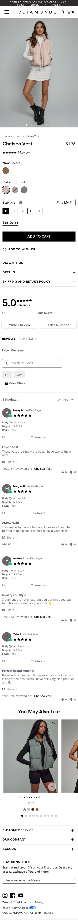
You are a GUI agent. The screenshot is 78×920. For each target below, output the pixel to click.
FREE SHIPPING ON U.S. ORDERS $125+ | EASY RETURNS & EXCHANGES (39, 3)
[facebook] (12, 895)
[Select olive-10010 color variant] (37, 809)
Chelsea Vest (43, 468)
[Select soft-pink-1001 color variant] (28, 809)
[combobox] (65, 400)
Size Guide (10, 222)
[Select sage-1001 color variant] (24, 809)
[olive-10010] (5, 170)
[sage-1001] (24, 189)
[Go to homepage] (38, 12)
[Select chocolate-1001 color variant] (33, 809)
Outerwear (7, 136)
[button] (26, 125)
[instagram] (4, 895)
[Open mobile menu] (6, 12)
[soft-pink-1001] (5, 189)
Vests (19, 136)
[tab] (19, 324)
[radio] (7, 374)
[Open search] (62, 12)
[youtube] (20, 895)
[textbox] (75, 401)
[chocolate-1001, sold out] (15, 189)
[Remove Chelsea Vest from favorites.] (54, 723)
